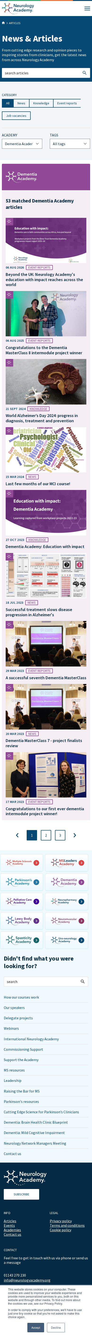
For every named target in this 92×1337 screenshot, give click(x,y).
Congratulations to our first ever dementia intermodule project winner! (45, 811)
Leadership (12, 1080)
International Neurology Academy (31, 1039)
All (7, 103)
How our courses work (21, 997)
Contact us (12, 1153)
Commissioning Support (23, 1049)
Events (9, 1225)
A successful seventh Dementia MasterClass (46, 677)
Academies (12, 1229)
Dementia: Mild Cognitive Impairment (34, 1132)
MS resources (14, 1070)
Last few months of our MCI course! (38, 483)
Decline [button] (56, 1327)
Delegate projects (18, 1018)
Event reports (67, 103)
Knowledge (41, 103)
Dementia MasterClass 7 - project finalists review (44, 743)
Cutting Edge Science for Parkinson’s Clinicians (41, 1111)
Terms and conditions (67, 1225)
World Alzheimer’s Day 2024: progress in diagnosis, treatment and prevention (42, 418)
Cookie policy (60, 1229)
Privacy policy (61, 1221)
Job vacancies (16, 116)
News (21, 103)
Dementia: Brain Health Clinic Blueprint (36, 1122)
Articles (10, 1221)
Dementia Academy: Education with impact (45, 546)
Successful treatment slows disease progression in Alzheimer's (39, 612)
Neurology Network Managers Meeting (35, 1143)
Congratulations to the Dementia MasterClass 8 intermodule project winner (44, 350)
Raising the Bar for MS (22, 1091)
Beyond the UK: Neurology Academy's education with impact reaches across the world (44, 279)
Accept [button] (35, 1327)
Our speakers (14, 1007)
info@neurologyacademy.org (27, 1280)
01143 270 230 (15, 1275)
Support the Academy (21, 1059)
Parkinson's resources (21, 1101)
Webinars (11, 1028)
